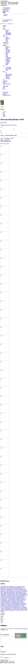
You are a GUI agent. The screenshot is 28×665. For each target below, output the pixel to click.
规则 (2, 662)
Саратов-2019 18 (17, 608)
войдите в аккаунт (23, 628)
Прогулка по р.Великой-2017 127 (8, 588)
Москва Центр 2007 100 (14, 593)
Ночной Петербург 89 (22, 594)
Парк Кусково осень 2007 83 (7, 595)
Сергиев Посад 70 (5, 599)
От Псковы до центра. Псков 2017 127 (14, 590)
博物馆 (4, 26)
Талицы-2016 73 (21, 597)
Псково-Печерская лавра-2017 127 (8, 586)
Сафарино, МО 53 (16, 601)
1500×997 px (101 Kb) (8, 138)
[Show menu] (8, 1)
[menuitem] (11, 19)
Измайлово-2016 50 (17, 602)
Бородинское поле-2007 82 (20, 595)
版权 (14, 662)
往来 (13, 661)
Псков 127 (22, 590)
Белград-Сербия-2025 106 (11, 592)
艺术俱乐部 (6, 43)
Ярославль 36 (18, 606)
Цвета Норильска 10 (11, 610)
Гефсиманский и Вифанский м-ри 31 (14, 607)
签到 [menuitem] (4, 21)
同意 (23, 635)
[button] (6, 7)
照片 (2, 122)
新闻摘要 (5, 15)
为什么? (8, 581)
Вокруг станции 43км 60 (19, 600)
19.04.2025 (7, 139)
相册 (4, 116)
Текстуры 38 (12, 606)
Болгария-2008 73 (5, 598)
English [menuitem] (8, 19)
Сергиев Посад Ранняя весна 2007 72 (17, 598)
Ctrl (4, 143)
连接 (4, 114)
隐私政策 (10, 662)
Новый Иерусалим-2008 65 (15, 599)
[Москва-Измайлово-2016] (9, 125)
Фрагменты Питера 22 (7, 608)
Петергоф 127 (11, 590)
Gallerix (6, 657)
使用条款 (6, 662)
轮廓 (4, 111)
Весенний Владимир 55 (6, 601)
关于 (10, 661)
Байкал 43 (4, 605)
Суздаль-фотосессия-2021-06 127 (16, 587)
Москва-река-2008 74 (12, 597)
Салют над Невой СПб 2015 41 (14, 605)
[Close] (1, 632)
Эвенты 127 (20, 591)
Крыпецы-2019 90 (12, 594)
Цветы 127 (17, 590)
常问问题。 (6, 661)
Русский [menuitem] (5, 19)
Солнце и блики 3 (20, 610)
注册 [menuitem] (6, 21)
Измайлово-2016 (7, 141)
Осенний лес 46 (11, 604)
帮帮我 (2, 661)
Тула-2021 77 (4, 597)
